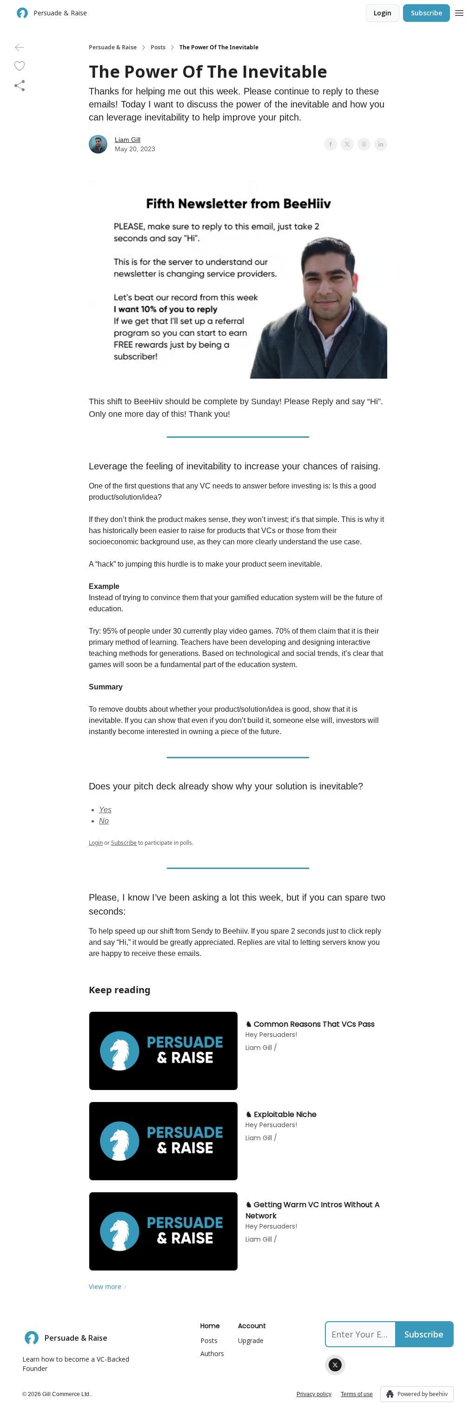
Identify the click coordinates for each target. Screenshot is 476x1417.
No (104, 821)
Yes (105, 810)
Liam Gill (127, 139)
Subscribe (426, 12)
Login (382, 12)
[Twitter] (335, 1365)
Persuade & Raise (113, 47)
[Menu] (459, 12)
